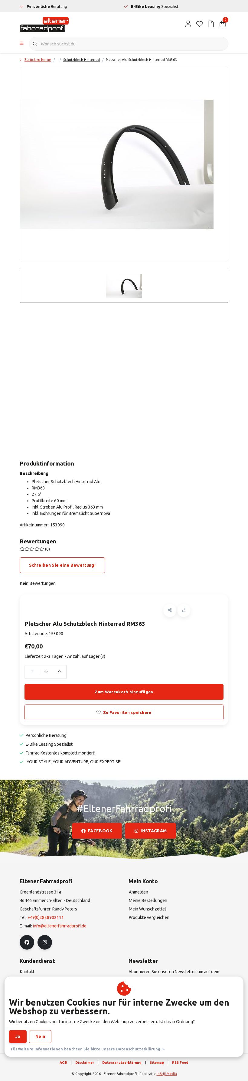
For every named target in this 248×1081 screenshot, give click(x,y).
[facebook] (27, 942)
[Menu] (22, 44)
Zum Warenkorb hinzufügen (124, 691)
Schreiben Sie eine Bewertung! (62, 565)
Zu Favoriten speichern (127, 712)
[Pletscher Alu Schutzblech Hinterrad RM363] (124, 164)
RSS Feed (180, 1062)
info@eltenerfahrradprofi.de (59, 925)
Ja (17, 1036)
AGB (63, 1062)
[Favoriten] (199, 24)
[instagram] (45, 942)
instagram (154, 830)
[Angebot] (211, 24)
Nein (40, 1036)
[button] (169, 610)
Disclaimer (84, 1062)
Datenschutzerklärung (122, 1062)
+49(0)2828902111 (46, 917)
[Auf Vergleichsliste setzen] (183, 610)
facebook (100, 830)
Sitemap (157, 1062)
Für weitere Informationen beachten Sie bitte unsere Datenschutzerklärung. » (88, 1049)
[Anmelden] (188, 24)
